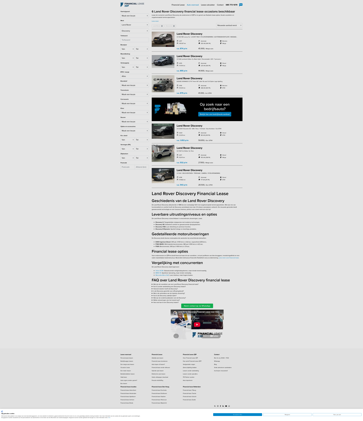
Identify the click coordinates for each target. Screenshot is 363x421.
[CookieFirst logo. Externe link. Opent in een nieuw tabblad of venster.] (2, 411)
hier (109, 417)
